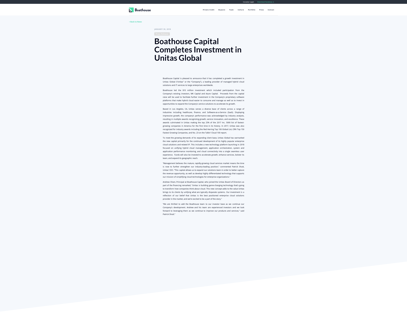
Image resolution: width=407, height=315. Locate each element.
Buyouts (221, 10)
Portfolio (251, 10)
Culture (241, 10)
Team (231, 10)
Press (261, 10)
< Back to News (135, 22)
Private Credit (209, 10)
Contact (271, 10)
